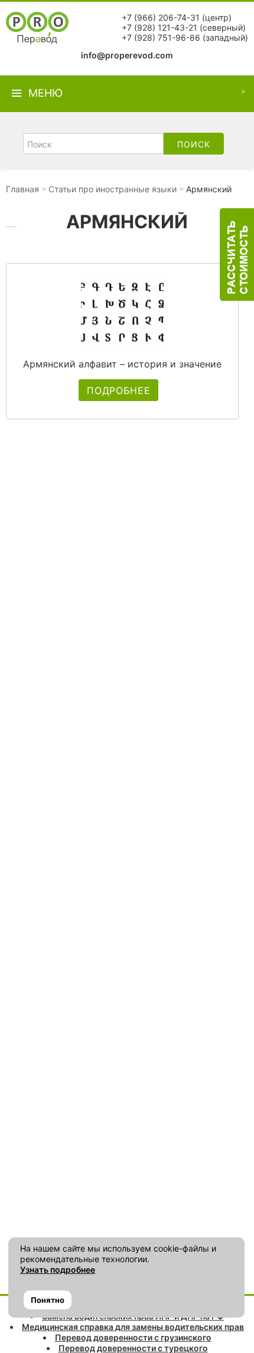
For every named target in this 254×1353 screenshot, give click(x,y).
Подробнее (118, 390)
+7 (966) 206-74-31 (161, 17)
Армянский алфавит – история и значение (122, 364)
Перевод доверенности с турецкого (133, 1348)
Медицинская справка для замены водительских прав (133, 1327)
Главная (22, 189)
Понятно (47, 1300)
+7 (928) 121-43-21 (159, 27)
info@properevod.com (127, 55)
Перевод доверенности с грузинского (133, 1337)
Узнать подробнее (57, 1270)
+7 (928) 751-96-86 (161, 37)
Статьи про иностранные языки (112, 189)
